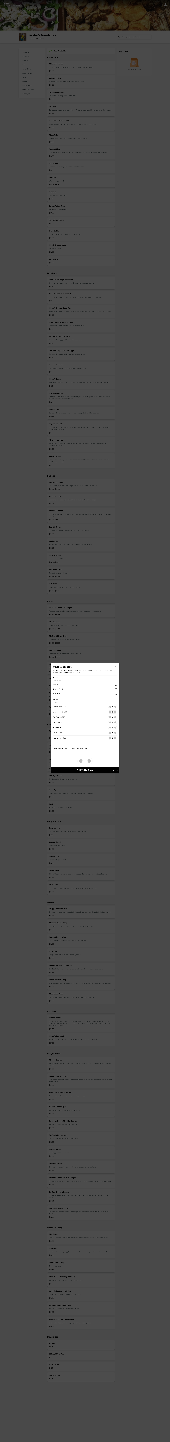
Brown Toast (58, 689)
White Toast (57, 685)
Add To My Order (85, 770)
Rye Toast (57, 693)
